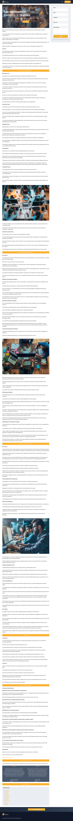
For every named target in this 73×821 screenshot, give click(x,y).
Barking (10, 757)
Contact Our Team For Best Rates (26, 70)
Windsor (6, 803)
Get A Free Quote (26, 784)
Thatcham (4, 757)
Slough (6, 804)
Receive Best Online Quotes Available (26, 252)
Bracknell (7, 799)
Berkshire (7, 791)
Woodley (6, 794)
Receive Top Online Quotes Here (26, 685)
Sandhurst (7, 796)
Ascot (6, 801)
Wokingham (7, 795)
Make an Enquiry (36, 809)
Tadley (8, 757)
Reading (6, 792)
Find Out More (25, 635)
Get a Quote (26, 21)
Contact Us (68, 1)
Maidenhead (7, 800)
